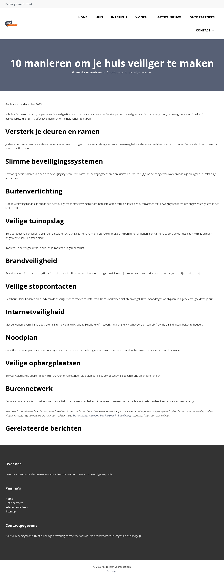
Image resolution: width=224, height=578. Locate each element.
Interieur (119, 17)
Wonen (141, 17)
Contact (203, 30)
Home (82, 17)
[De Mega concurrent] (11, 23)
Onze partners (202, 17)
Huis (99, 17)
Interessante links (16, 507)
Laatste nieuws (168, 17)
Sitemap (10, 511)
